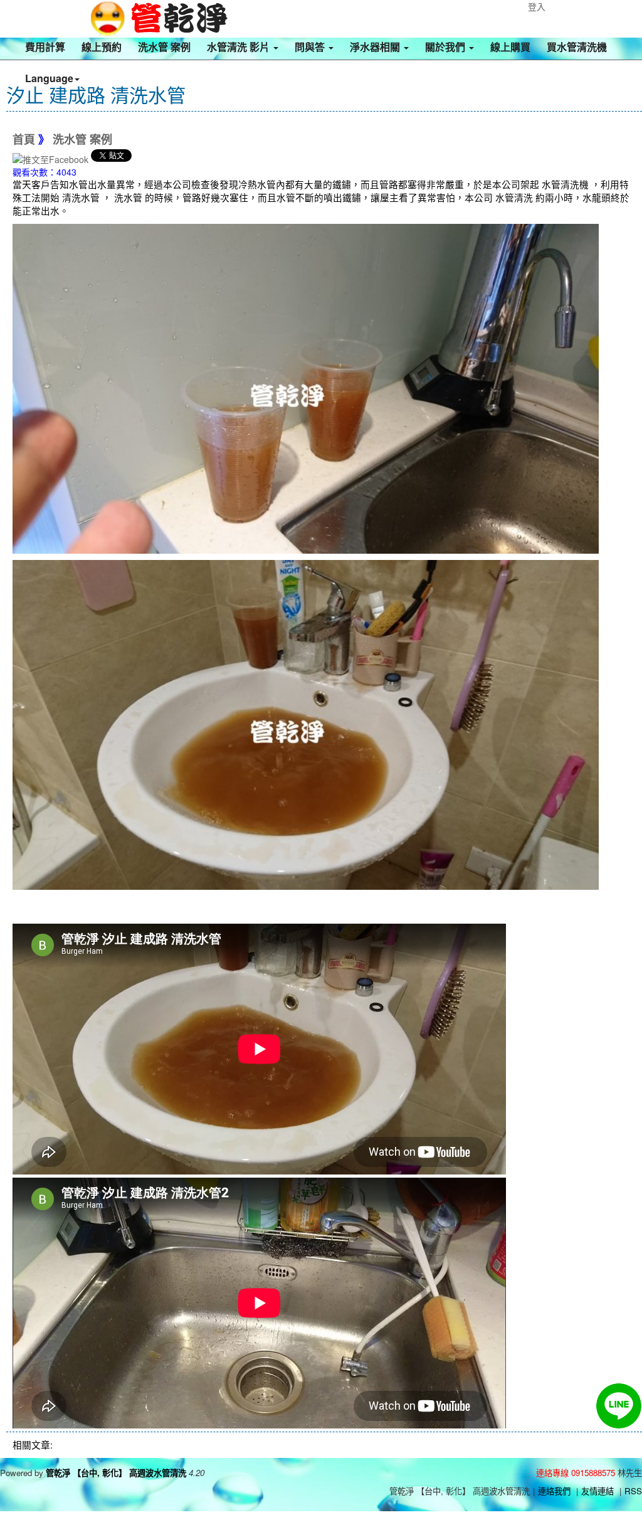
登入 (536, 6)
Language (49, 78)
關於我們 (446, 47)
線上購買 (510, 47)
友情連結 (597, 1491)
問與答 (311, 47)
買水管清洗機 (577, 47)
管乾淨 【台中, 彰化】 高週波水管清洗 (116, 1473)
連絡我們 (554, 1491)
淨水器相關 (376, 47)
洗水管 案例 (164, 47)
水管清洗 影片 (239, 47)
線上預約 (102, 47)
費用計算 (45, 47)
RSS (633, 1491)
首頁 (24, 140)
